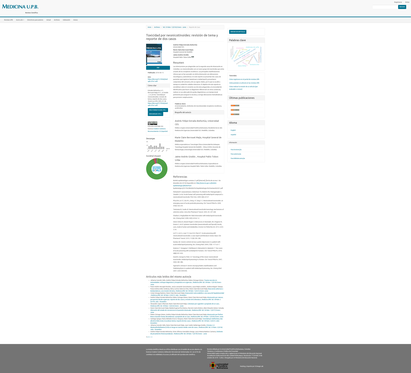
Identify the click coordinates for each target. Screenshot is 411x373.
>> (152, 337)
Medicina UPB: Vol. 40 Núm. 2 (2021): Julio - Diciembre (168, 295)
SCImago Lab (259, 366)
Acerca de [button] (19, 20)
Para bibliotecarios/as (238, 158)
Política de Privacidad (231, 351)
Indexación (66, 20)
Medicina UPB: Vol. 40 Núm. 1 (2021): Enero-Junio (192, 291)
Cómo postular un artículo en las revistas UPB (244, 83)
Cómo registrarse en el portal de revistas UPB (244, 79)
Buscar (402, 6)
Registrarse (398, 2)
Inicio (149, 27)
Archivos (57, 20)
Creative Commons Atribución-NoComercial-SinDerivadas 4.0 (171, 352)
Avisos (75, 20)
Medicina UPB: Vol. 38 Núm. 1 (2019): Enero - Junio (190, 334)
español (233, 134)
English (233, 130)
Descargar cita (155, 114)
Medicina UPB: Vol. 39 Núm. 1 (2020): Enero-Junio (207, 316)
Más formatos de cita (157, 110)
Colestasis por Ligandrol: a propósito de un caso (203, 304)
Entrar (407, 2)
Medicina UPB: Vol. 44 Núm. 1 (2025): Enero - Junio (166, 306)
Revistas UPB (8, 20)
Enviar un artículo (238, 31)
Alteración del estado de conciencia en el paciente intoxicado (170, 310)
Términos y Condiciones (215, 351)
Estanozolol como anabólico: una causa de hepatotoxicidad (204, 293)
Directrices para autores (35, 20)
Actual (48, 20)
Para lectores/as (236, 149)
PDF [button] (158, 67)
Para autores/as (236, 154)
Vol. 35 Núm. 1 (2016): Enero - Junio (174, 27)
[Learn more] (156, 208)
